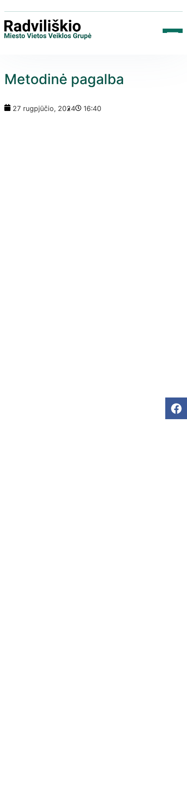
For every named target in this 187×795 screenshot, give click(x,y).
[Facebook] (176, 408)
